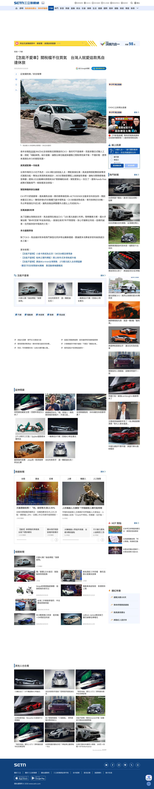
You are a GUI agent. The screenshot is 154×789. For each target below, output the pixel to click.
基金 (37, 478)
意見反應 (87, 772)
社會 (84, 8)
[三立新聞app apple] (21, 778)
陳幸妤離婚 (42, 8)
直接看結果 (117, 165)
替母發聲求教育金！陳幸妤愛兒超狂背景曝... (34, 344)
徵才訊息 (108, 772)
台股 (23, 478)
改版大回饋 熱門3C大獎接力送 (29, 340)
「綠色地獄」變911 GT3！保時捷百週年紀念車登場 (29, 745)
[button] (131, 3)
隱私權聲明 (45, 772)
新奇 (133, 8)
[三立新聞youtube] (106, 765)
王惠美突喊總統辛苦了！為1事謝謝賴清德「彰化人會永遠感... (124, 422)
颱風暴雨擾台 (30, 8)
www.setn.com (35, 783)
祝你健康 (97, 3)
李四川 (116, 160)
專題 (127, 8)
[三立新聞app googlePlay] (38, 778)
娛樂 (89, 8)
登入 (138, 3)
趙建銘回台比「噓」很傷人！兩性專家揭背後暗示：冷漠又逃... (59, 413)
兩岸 (111, 8)
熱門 (56, 8)
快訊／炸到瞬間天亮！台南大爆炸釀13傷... (33, 348)
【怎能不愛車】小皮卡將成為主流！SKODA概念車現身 (46, 253)
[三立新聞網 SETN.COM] (16, 8)
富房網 (125, 3)
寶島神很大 (116, 3)
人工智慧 (97, 478)
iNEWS (88, 3)
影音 (62, 8)
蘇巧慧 (116, 157)
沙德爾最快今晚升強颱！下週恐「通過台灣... (80, 344)
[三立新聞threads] (138, 765)
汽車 (51, 8)
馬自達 (32, 151)
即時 (21, 8)
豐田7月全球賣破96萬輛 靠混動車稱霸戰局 (42, 265)
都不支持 (117, 163)
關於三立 (17, 772)
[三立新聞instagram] (119, 765)
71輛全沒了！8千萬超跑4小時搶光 (27, 691)
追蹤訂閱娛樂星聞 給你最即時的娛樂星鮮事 (81, 340)
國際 (105, 8)
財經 (122, 8)
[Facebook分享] (16, 74)
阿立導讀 (106, 3)
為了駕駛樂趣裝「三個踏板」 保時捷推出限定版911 (59, 719)
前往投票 (131, 165)
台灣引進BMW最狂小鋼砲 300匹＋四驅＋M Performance (90, 745)
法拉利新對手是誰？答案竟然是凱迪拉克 (59, 692)
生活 (94, 8)
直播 (73, 8)
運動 (116, 8)
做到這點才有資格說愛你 (73, 348)
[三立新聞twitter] (131, 765)
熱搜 (67, 8)
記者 (51, 478)
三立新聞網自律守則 (61, 772)
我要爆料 (98, 772)
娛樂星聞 (80, 3)
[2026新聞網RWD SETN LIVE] (43, 3)
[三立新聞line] (125, 765)
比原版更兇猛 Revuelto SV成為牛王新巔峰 (29, 719)
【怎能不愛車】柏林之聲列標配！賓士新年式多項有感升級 (48, 257)
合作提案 (76, 772)
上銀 (69, 478)
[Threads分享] (16, 85)
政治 (78, 8)
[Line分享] (16, 79)
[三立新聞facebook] (113, 765)
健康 (100, 8)
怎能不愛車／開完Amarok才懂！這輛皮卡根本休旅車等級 (90, 719)
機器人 (83, 478)
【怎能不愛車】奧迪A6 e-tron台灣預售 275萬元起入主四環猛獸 (51, 261)
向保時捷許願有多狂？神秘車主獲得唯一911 (59, 745)
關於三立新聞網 (31, 772)
